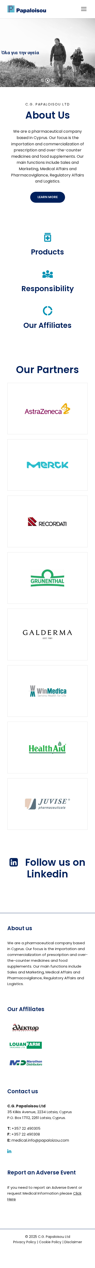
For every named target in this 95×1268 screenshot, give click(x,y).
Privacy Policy (24, 1242)
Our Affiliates (47, 325)
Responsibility (47, 288)
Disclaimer (73, 1242)
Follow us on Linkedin (55, 868)
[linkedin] (9, 1151)
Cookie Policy (50, 1242)
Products (47, 252)
